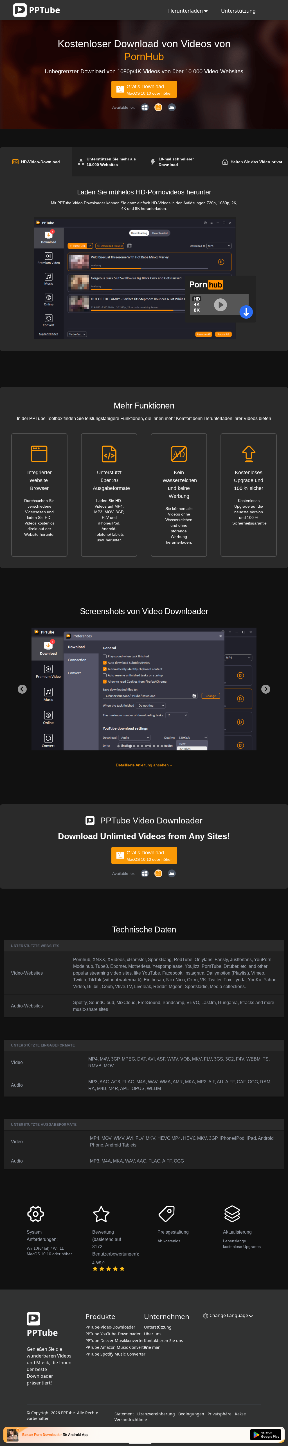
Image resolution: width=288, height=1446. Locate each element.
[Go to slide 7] (142, 746)
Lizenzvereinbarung (156, 1414)
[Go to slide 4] (130, 746)
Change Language (228, 1315)
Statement (124, 1414)
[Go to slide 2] (122, 746)
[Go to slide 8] (146, 746)
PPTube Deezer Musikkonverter (115, 1340)
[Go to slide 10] (154, 746)
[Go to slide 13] (166, 746)
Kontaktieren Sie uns (163, 1340)
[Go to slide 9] (150, 746)
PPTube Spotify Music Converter (115, 1354)
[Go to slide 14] (169, 746)
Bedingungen (191, 1414)
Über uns (152, 1333)
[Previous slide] (22, 689)
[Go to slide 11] (158, 746)
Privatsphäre (219, 1414)
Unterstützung (238, 10)
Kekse (240, 1414)
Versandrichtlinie (130, 1419)
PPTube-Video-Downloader (110, 1327)
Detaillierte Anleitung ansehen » (144, 765)
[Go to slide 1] (118, 746)
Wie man (152, 1347)
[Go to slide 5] (134, 746)
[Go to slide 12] (162, 746)
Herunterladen (186, 10)
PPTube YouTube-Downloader (113, 1333)
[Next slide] (265, 689)
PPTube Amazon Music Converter (117, 1347)
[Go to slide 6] (138, 746)
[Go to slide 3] (126, 746)
